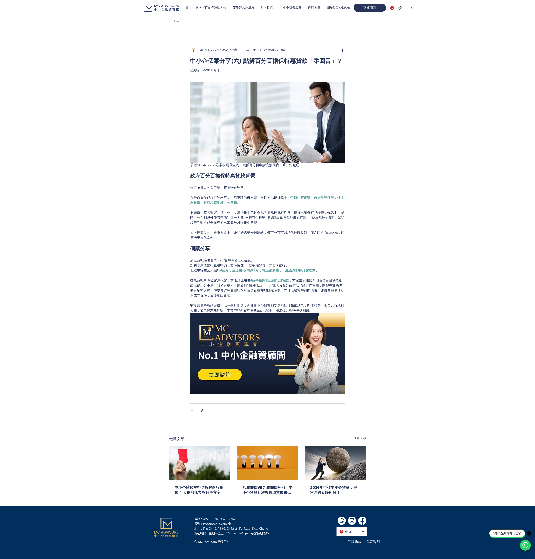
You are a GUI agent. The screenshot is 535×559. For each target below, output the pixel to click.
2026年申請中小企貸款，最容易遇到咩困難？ (333, 490)
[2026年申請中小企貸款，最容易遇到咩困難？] (335, 463)
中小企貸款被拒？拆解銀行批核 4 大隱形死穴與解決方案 (199, 490)
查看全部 (360, 438)
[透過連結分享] (202, 410)
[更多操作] (342, 49)
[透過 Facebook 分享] (192, 410)
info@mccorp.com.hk (217, 524)
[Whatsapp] (342, 521)
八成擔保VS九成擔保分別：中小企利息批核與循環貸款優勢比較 (267, 490)
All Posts (175, 21)
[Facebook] (362, 521)
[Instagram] (352, 521)
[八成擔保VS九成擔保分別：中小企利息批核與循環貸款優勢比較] (267, 463)
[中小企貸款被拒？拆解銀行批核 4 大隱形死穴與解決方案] (199, 463)
